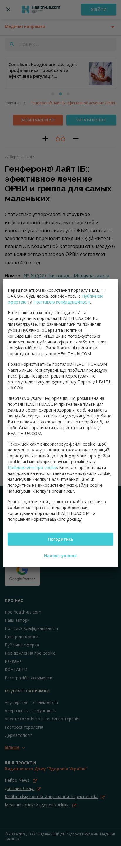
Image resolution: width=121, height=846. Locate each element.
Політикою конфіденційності (61, 302)
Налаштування (60, 555)
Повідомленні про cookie (32, 467)
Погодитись (60, 539)
